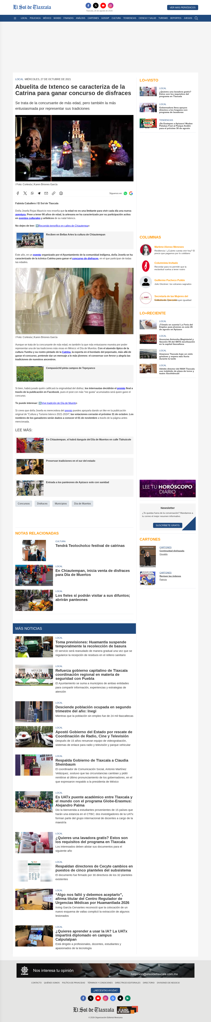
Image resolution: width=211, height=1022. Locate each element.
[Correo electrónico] (46, 193)
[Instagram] (110, 5)
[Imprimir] (61, 193)
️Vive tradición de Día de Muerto (59, 403)
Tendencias (129, 18)
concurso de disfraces (85, 258)
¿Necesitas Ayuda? (105, 990)
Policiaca (35, 18)
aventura (20, 214)
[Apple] (120, 998)
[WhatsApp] (32, 193)
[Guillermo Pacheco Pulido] (146, 282)
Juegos (188, 18)
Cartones (93, 18)
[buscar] (196, 18)
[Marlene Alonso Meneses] (146, 250)
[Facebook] (88, 5)
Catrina (66, 352)
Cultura (116, 18)
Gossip (105, 18)
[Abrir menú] (15, 18)
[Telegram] (39, 193)
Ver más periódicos (183, 7)
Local (24, 18)
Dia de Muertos (82, 503)
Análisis (80, 18)
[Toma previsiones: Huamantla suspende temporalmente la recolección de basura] (34, 648)
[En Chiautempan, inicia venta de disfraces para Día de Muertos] (34, 575)
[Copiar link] (53, 193)
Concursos (24, 503)
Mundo (57, 18)
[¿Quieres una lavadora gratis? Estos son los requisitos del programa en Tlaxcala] (34, 844)
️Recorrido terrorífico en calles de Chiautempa (63, 225)
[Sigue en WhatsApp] (125, 193)
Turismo (163, 18)
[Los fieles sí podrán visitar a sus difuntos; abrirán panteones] (34, 600)
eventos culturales (29, 218)
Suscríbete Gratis (168, 525)
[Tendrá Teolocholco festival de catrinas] (34, 550)
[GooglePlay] (128, 998)
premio (121, 388)
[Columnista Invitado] (146, 266)
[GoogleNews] (113, 998)
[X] (96, 5)
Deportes (175, 18)
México (47, 18)
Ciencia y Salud (147, 18)
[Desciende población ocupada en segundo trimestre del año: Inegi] (34, 711)
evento (37, 254)
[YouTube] (103, 5)
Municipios (61, 503)
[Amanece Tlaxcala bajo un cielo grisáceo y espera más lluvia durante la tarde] (148, 354)
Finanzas (68, 18)
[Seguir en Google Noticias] (131, 193)
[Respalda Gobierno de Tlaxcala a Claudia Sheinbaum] (34, 771)
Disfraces (42, 503)
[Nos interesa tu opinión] (105, 970)
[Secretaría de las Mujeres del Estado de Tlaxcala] (146, 298)
